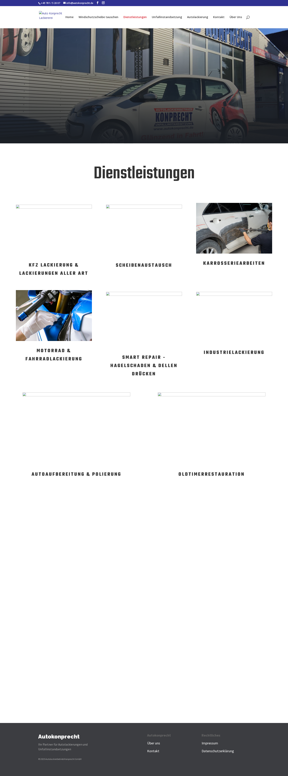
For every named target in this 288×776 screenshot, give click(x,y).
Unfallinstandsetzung (167, 17)
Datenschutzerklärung (218, 751)
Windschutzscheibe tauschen (98, 17)
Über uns (153, 743)
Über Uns (236, 17)
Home (69, 17)
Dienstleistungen (135, 17)
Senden (246, 624)
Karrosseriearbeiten (234, 263)
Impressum (210, 743)
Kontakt (219, 17)
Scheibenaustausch (144, 265)
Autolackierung (197, 17)
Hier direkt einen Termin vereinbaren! (198, 635)
